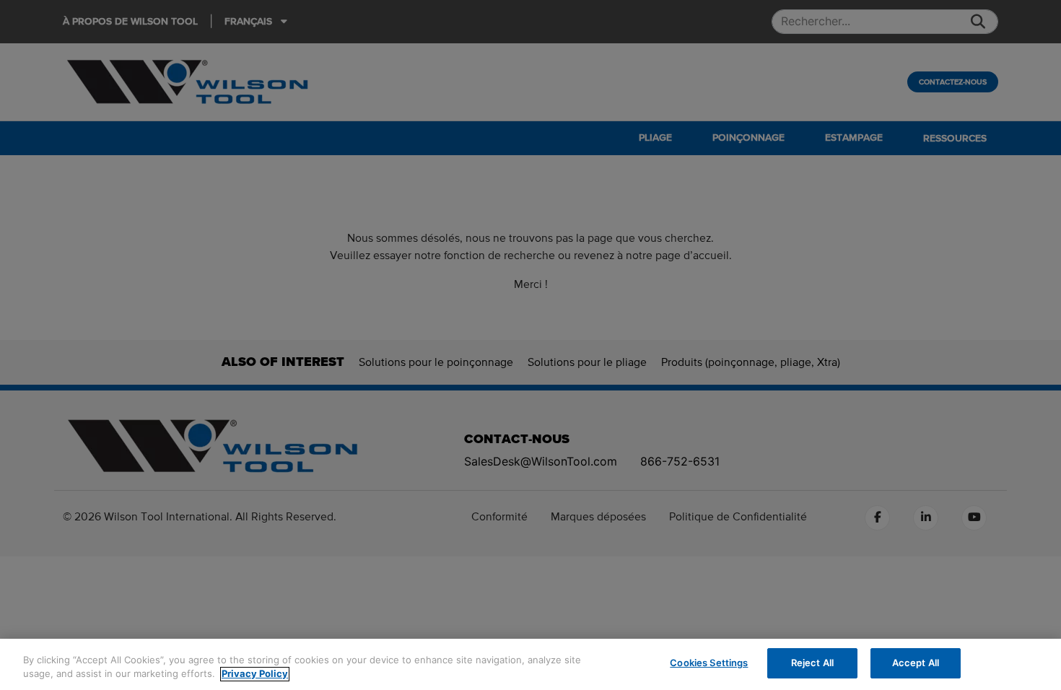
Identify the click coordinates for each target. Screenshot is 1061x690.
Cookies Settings (709, 662)
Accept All (915, 662)
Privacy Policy (255, 674)
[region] (530, 664)
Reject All (812, 662)
